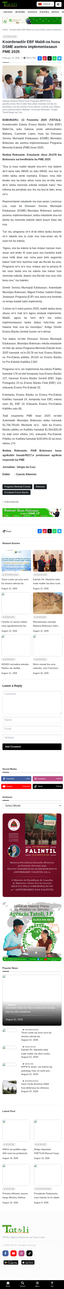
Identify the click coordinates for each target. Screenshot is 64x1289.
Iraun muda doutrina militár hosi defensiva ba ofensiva (35, 1086)
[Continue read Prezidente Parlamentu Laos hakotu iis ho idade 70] (48, 1175)
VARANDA (8, 12)
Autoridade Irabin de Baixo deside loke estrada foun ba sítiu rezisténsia (30, 1009)
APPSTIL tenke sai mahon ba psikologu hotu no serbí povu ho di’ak (36, 1069)
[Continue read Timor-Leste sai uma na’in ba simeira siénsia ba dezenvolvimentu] (16, 561)
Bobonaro (40, 486)
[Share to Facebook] (40, 58)
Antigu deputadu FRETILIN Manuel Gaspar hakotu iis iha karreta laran (48, 1151)
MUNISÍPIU (20, 12)
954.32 (47, 438)
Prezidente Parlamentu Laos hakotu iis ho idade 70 (46, 1196)
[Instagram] (45, 58)
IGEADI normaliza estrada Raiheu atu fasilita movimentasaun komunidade (15, 666)
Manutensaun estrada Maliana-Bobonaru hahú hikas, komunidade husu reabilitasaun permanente (46, 624)
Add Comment (13, 746)
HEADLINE (29, 1064)
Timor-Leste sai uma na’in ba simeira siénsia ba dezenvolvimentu (14, 581)
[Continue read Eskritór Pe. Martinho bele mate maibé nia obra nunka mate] (48, 561)
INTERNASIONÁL (12, 575)
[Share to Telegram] (59, 58)
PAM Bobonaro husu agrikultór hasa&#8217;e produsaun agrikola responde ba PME (32, 455)
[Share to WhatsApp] (54, 58)
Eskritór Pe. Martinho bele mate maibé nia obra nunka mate (47, 581)
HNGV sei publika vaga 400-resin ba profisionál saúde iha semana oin (14, 1151)
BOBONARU (10, 617)
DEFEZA (55, 12)
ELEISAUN (32, 12)
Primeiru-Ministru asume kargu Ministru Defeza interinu (15, 1196)
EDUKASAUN (11, 36)
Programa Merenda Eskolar (17, 486)
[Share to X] (49, 58)
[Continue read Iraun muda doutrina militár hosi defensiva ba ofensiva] (9, 1087)
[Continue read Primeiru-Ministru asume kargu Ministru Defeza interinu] (16, 1175)
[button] (8, 1285)
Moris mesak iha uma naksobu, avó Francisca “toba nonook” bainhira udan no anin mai (48, 666)
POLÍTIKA (44, 12)
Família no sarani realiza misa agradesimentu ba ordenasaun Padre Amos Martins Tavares (14, 624)
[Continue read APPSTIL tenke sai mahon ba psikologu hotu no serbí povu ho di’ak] (9, 1070)
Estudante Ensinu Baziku (16, 492)
